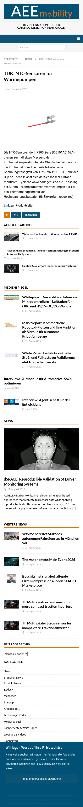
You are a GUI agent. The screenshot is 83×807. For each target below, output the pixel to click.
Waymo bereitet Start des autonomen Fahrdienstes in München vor (50, 538)
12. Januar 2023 (33, 238)
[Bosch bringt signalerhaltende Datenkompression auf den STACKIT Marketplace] (11, 578)
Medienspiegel (16, 287)
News (8, 421)
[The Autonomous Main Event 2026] (11, 561)
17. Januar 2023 (33, 270)
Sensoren (31, 215)
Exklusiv (9, 689)
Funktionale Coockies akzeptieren (42, 778)
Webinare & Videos (15, 734)
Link (7, 205)
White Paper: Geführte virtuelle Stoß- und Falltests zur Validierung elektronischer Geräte (48, 357)
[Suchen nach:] (41, 47)
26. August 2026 (33, 548)
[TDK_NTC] (41, 143)
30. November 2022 (16, 258)
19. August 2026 (33, 341)
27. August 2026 (16, 489)
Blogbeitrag (11, 740)
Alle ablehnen (41, 799)
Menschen (10, 695)
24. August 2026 (33, 311)
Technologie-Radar (15, 715)
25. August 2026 (33, 611)
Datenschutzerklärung (28, 768)
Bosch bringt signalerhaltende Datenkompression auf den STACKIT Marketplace (50, 580)
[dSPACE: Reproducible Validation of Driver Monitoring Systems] (41, 449)
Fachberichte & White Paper (20, 728)
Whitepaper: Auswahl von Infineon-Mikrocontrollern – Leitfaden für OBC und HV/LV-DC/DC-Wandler (49, 301)
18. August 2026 (33, 367)
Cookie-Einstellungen (41, 789)
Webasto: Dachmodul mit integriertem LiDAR (49, 234)
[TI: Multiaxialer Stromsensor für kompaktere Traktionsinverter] (11, 625)
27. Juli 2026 (13, 388)
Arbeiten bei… (12, 708)
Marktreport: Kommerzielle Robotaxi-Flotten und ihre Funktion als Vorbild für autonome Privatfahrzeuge (49, 329)
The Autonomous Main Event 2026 (48, 559)
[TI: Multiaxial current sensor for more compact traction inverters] (11, 604)
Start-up (9, 702)
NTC (16, 215)
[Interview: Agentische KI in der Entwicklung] (11, 402)
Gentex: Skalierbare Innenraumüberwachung (49, 265)
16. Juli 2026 (31, 409)
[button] (77, 39)
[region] (41, 774)
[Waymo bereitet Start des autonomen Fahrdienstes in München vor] (11, 536)
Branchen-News (13, 677)
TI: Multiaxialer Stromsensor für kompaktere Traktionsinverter (46, 625)
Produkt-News (12, 683)
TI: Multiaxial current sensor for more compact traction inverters (47, 604)
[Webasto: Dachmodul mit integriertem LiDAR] (11, 236)
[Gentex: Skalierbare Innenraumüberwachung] (11, 268)
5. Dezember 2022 (17, 89)
